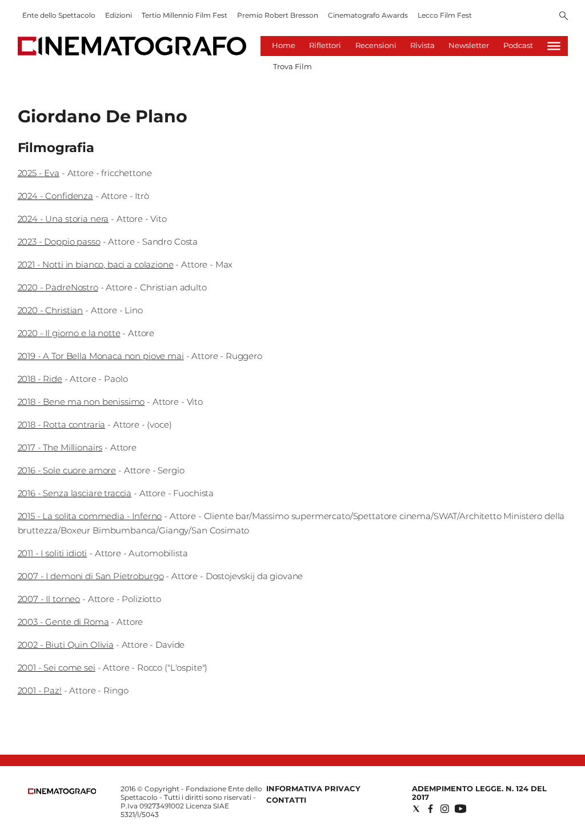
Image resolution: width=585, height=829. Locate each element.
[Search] (563, 16)
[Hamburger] (553, 46)
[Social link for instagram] (444, 808)
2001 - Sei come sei (56, 667)
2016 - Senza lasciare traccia (75, 493)
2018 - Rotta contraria (62, 424)
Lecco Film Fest (445, 15)
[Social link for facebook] (430, 808)
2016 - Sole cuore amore (67, 470)
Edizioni (118, 15)
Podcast (518, 45)
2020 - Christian (50, 310)
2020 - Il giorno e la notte (69, 333)
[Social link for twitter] (416, 808)
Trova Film (292, 66)
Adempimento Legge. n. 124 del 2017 (479, 793)
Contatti (286, 799)
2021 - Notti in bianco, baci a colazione (96, 264)
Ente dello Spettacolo (58, 15)
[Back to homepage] (62, 791)
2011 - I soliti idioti (52, 553)
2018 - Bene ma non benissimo (81, 401)
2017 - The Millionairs (60, 447)
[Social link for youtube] (460, 808)
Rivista (422, 45)
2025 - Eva (39, 173)
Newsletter (468, 45)
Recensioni (375, 45)
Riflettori (325, 45)
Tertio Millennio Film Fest (184, 15)
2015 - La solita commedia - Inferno (90, 516)
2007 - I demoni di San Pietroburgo (91, 576)
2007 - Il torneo (49, 598)
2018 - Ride (40, 378)
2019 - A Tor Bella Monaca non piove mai (101, 355)
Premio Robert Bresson (277, 15)
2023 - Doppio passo (59, 241)
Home (283, 45)
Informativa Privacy (313, 788)
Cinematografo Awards (368, 15)
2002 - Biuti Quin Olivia (66, 644)
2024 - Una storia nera (63, 218)
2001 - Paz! (40, 690)
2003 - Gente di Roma (63, 621)
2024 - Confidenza (55, 195)
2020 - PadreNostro (58, 287)
